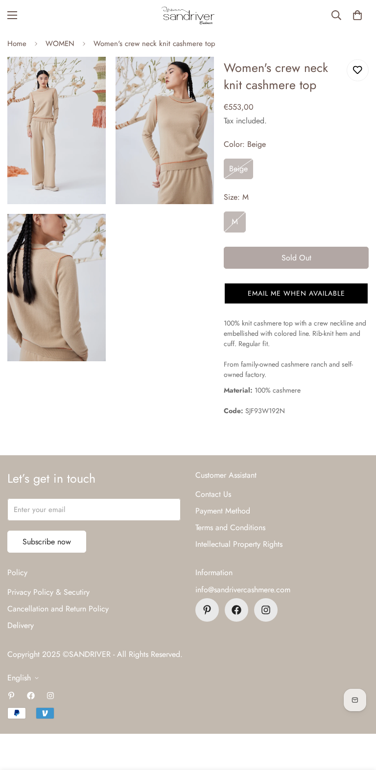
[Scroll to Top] (357, 716)
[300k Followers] (236, 610)
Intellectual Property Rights (238, 544)
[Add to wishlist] (358, 70)
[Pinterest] (207, 610)
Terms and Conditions (230, 527)
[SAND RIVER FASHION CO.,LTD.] (188, 15)
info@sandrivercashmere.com (242, 589)
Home (16, 43)
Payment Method (222, 510)
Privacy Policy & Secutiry (48, 592)
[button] (357, 15)
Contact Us (213, 494)
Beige (238, 168)
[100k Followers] (266, 610)
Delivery (20, 625)
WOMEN (60, 43)
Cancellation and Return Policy (58, 608)
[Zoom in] (90, 78)
